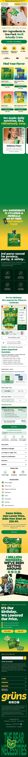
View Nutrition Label (14, 337)
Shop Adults (7, 631)
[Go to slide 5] (18, 333)
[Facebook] (19, 572)
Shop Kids (20, 631)
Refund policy (7, 721)
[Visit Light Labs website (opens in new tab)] (3, 343)
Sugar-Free (20, 391)
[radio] (14, 412)
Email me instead (7, 661)
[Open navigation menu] (25, 4)
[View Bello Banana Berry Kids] (20, 97)
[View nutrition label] (7, 333)
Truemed (24, 440)
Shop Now (17, 4)
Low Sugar (7, 391)
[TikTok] (12, 572)
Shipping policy (9, 724)
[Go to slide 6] (22, 333)
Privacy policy (13, 721)
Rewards (5, 686)
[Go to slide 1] (3, 333)
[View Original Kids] (7, 97)
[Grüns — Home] (4, 4)
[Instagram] (9, 572)
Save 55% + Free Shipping (14, 41)
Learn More (7, 86)
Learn (4, 678)
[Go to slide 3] (11, 333)
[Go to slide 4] (14, 333)
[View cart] (22, 4)
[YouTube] (16, 572)
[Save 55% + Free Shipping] (14, 16)
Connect (5, 682)
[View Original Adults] (7, 73)
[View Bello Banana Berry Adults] (20, 73)
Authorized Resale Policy (11, 726)
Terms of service (20, 721)
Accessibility (19, 726)
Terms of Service (5, 667)
